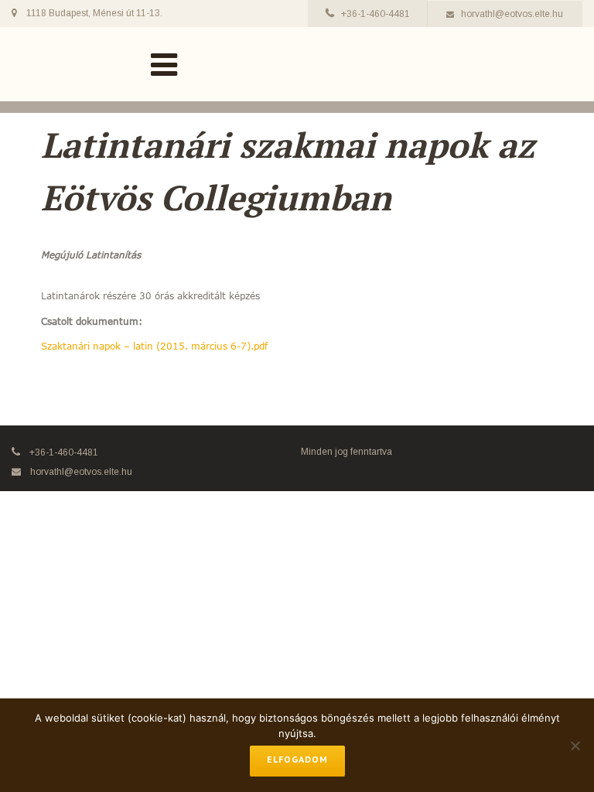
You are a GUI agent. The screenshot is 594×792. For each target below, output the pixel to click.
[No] (574, 745)
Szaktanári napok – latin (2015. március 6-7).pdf (154, 346)
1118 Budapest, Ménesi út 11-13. (94, 13)
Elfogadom (297, 759)
